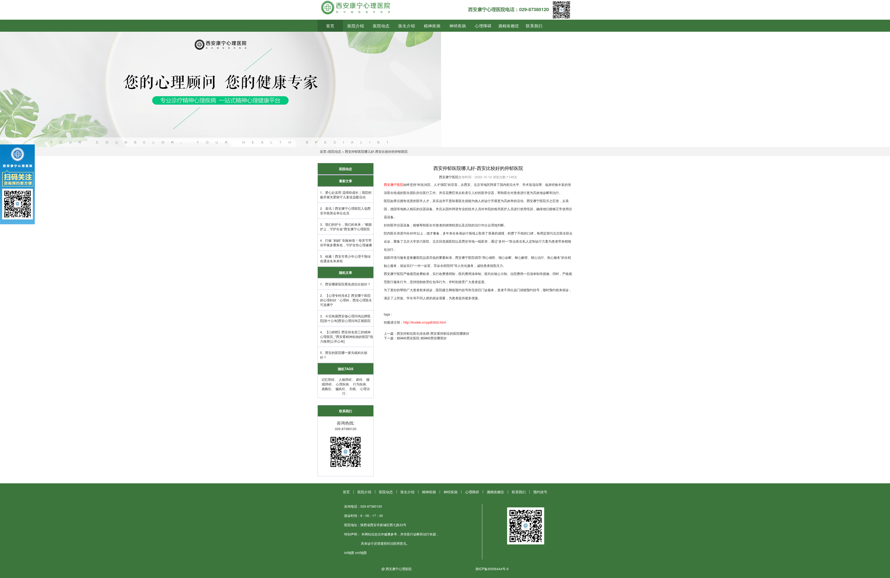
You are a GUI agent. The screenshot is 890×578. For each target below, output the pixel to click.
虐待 (359, 379)
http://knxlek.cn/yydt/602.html (424, 322)
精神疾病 (432, 25)
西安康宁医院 (448, 177)
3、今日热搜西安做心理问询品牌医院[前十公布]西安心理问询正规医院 (345, 318)
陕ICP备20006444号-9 (492, 568)
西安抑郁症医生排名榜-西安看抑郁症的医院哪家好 (433, 333)
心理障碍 (483, 25)
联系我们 (534, 25)
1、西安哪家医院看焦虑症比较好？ (345, 284)
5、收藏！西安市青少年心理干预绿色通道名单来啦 (345, 258)
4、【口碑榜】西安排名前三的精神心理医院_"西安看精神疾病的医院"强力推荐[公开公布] (346, 337)
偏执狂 (340, 388)
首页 (330, 25)
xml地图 (361, 552)
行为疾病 (359, 384)
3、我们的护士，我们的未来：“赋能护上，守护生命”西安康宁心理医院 (346, 226)
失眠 (352, 388)
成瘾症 (326, 388)
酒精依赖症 (508, 25)
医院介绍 (355, 25)
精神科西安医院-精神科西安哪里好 (422, 338)
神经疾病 (457, 25)
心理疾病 (342, 384)
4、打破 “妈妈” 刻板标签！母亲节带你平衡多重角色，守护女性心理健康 (346, 242)
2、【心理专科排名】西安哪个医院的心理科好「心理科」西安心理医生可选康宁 (346, 300)
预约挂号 (540, 491)
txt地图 (349, 552)
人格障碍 (345, 379)
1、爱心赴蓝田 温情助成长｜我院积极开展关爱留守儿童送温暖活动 (346, 194)
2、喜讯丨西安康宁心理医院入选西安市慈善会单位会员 (345, 210)
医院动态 (381, 25)
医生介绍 (406, 25)
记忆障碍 (327, 379)
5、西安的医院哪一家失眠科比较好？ (343, 354)
